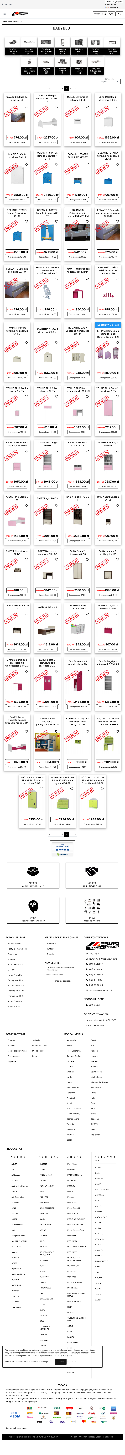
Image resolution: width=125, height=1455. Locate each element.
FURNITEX (44, 1197)
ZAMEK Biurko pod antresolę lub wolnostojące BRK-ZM (17, 662)
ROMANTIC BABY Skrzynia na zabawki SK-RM (17, 330)
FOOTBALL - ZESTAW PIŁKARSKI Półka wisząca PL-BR (77, 721)
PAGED (70, 1331)
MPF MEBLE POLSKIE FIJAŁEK (76, 1294)
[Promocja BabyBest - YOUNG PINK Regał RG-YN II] (102, 455)
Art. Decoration (17, 1197)
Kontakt (11, 959)
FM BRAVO (44, 1180)
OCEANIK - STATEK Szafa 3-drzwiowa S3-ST (47, 213)
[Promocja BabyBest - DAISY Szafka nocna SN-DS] (102, 509)
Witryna (70, 1134)
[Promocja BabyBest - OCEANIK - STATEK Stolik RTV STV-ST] (71, 168)
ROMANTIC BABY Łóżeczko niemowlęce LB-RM (77, 330)
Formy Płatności (15, 964)
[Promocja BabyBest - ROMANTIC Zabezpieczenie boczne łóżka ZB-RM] (71, 225)
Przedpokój (72, 1098)
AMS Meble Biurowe (19, 1186)
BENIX (13, 1208)
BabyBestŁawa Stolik (112, 50)
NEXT (69, 1307)
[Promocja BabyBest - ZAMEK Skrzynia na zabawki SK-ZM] (102, 618)
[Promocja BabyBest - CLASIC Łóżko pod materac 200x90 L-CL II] (41, 111)
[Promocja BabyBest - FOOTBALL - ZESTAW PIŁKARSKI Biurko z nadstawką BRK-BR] (102, 735)
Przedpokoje (14, 1056)
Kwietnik (70, 1071)
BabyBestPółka (46, 70)
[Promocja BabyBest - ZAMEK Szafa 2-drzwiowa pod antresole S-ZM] (41, 675)
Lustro (69, 1082)
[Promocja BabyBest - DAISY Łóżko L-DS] (41, 618)
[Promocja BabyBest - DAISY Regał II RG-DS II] (71, 509)
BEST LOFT (16, 1214)
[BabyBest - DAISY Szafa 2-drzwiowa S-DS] (77, 570)
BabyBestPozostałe (29, 50)
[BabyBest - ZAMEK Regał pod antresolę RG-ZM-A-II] (108, 682)
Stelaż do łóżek (74, 1108)
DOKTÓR (15, 1280)
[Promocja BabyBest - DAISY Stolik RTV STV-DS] (11, 618)
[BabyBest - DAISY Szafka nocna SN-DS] (108, 516)
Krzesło (70, 1066)
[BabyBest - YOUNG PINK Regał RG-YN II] (108, 461)
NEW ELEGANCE (74, 1301)
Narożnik (71, 1092)
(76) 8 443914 (95, 969)
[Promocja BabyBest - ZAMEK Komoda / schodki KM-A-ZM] (71, 675)
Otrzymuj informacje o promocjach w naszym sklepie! (60, 968)
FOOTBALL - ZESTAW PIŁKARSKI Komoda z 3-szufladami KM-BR (92, 780)
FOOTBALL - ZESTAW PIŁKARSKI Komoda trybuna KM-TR (62, 780)
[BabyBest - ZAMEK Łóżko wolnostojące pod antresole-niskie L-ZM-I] (17, 742)
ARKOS (14, 1191)
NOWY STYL (72, 1312)
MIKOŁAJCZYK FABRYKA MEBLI (74, 1259)
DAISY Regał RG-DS (47, 498)
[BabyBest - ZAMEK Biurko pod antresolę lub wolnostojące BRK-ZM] (17, 682)
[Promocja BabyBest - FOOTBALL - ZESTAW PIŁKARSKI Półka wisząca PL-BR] (71, 735)
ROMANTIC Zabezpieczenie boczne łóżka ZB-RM (78, 213)
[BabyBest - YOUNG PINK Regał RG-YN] (47, 461)
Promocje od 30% (16, 996)
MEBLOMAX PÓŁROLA (76, 1247)
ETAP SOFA (16, 1302)
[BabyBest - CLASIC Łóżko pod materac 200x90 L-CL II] (47, 117)
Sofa (93, 1103)
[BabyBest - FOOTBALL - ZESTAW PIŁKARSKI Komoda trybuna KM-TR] (62, 799)
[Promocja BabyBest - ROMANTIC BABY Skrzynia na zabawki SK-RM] (11, 346)
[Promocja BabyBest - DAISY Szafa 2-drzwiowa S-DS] (71, 564)
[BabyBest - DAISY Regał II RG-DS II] (77, 516)
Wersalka (71, 1129)
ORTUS (70, 1326)
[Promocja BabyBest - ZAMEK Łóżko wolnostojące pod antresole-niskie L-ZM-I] (11, 735)
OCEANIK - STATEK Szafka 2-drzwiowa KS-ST (17, 213)
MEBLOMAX (72, 1241)
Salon (34, 1056)
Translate (113, 7)
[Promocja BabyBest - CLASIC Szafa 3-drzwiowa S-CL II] (11, 168)
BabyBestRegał (62, 50)
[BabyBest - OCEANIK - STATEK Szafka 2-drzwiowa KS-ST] (17, 232)
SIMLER (98, 1206)
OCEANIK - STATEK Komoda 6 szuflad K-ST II (47, 155)
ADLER (14, 1164)
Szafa (93, 1113)
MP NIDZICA (72, 1288)
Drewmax (15, 1291)
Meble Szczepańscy (75, 1230)
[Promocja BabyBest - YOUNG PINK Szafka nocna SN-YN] (11, 401)
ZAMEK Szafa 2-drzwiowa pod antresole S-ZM (47, 662)
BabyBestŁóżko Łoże (12, 50)
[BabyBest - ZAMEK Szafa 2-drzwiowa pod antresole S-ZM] (47, 682)
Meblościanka (73, 1087)
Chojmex (14, 1252)
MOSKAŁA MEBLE (74, 1282)
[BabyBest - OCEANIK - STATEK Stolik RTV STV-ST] (77, 175)
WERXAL (98, 1289)
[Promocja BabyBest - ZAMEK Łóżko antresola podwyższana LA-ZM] (41, 735)
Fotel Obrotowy (74, 1051)
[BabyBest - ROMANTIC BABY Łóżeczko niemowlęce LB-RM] (77, 353)
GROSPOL (44, 1236)
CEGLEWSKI (16, 1247)
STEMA (98, 1223)
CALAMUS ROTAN (18, 1241)
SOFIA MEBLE (101, 1217)
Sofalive (98, 1212)
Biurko (69, 1045)
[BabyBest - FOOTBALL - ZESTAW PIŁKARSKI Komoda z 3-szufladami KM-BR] (93, 799)
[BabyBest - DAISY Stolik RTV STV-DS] (17, 624)
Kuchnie (11, 1045)
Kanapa (94, 1051)
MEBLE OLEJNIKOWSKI (76, 1225)
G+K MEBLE (44, 1203)
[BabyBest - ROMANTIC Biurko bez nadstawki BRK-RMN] (77, 289)
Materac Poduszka (99, 1082)
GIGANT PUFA (45, 1225)
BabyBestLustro (79, 70)
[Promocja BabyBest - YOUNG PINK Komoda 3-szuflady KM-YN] (11, 455)
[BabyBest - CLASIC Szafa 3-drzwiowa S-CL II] (17, 175)
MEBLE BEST (72, 1203)
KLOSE (42, 1304)
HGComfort (44, 1260)
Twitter (50, 949)
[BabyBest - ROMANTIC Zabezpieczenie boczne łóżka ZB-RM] (77, 232)
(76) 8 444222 (95, 964)
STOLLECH (99, 1234)
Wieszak (95, 1129)
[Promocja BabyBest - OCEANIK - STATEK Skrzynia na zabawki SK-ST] (102, 168)
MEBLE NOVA (72, 1214)
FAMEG (42, 1169)
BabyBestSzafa (79, 50)
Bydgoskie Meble (18, 1236)
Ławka (70, 1077)
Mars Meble (72, 1164)
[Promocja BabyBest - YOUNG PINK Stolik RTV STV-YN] (71, 455)
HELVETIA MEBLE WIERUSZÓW (47, 1253)
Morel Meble (72, 1277)
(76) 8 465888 (95, 974)
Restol (97, 1173)
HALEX (42, 1241)
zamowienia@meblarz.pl (100, 990)
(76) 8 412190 (95, 980)
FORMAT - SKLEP (47, 1186)
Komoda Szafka (74, 1056)
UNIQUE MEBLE (101, 1261)
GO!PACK (43, 1230)
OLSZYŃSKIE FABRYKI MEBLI (76, 1319)
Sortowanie (109, 79)
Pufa (93, 1098)
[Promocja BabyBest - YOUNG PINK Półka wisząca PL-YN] (41, 401)
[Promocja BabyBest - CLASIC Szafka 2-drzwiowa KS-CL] (102, 111)
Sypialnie (12, 1061)
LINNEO (43, 1345)
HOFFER (43, 1266)
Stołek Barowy (73, 1113)
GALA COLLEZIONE (47, 1208)
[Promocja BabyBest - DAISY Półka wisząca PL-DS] (11, 564)
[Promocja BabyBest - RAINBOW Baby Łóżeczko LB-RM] (71, 618)
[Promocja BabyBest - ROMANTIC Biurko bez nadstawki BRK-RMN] (71, 283)
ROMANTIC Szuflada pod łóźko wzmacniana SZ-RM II (108, 213)
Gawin (42, 1219)
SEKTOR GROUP (102, 1190)
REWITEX (99, 1179)
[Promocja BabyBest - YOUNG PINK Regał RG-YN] (41, 455)
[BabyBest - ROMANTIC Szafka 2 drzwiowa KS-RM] (47, 353)
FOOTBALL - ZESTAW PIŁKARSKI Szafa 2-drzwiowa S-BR (32, 780)
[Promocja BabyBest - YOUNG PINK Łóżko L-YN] (11, 509)
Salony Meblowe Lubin (16, 1428)
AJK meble (15, 1175)
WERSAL (98, 1283)
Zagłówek (95, 1134)
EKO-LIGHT (16, 1296)
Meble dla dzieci (39, 1045)
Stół (93, 1108)
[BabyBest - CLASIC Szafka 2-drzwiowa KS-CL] (108, 117)
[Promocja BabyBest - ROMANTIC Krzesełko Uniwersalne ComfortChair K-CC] (41, 283)
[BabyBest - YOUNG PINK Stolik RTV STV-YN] (77, 461)
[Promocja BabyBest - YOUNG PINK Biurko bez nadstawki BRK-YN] (71, 401)
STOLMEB (99, 1239)
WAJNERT (99, 1278)
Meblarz (70, 1197)
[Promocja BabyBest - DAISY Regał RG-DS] (41, 509)
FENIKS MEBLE (46, 1175)
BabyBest (15, 1203)
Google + (51, 954)
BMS (13, 1230)
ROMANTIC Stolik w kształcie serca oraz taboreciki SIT (108, 270)
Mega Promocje (15, 1001)
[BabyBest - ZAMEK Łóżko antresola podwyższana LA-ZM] (47, 742)
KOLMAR (43, 1315)
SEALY (98, 1184)
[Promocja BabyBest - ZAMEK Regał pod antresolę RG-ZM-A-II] (102, 675)
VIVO (97, 1272)
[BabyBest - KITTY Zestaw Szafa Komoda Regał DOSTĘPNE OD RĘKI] (108, 353)
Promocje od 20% (16, 990)
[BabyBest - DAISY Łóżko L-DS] (47, 624)
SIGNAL (98, 1201)
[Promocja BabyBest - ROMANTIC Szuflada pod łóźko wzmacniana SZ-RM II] (102, 225)
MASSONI (71, 1169)
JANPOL (43, 1282)
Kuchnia (94, 1066)
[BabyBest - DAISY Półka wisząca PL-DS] (17, 570)
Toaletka (70, 1124)
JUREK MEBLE (45, 1288)
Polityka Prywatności (17, 949)
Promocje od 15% (16, 985)
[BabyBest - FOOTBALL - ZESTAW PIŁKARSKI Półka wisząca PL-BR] (77, 742)
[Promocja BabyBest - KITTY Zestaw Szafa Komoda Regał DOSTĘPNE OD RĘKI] (102, 346)
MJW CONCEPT (73, 1266)
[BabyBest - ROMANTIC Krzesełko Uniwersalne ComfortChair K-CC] (47, 289)
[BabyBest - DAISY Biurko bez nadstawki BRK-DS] (47, 570)
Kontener (71, 1061)
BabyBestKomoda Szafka (46, 50)
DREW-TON (16, 1285)
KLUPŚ (42, 1310)
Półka (93, 1092)
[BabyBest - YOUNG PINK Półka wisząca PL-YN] (47, 407)
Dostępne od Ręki (16, 980)
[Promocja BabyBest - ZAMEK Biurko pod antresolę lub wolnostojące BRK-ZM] (11, 675)
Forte (42, 1191)
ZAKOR (98, 1300)
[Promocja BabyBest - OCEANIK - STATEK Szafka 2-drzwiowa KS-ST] (11, 225)
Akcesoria (71, 1040)
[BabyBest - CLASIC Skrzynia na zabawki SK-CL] (77, 117)
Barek (93, 1040)
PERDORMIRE (72, 1342)
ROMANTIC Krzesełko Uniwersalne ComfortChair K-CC (47, 270)
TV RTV (94, 1124)
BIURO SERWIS (17, 1225)
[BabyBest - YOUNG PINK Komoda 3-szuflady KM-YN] (17, 461)
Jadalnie (36, 1040)
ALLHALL (15, 1180)
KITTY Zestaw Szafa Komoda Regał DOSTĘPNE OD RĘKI (108, 334)
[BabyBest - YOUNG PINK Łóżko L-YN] (17, 516)
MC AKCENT (72, 1180)
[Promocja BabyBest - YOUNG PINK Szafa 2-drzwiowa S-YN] (102, 401)
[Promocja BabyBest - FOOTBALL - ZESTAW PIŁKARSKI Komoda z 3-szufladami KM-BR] (86, 793)
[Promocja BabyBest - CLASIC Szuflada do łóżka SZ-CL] (11, 111)
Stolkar (98, 1228)
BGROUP (15, 1219)
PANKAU (70, 1337)
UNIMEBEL (99, 1256)
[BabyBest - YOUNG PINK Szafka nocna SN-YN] (17, 407)
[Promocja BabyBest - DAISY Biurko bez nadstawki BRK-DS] (41, 564)
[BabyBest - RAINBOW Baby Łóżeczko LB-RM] (77, 624)
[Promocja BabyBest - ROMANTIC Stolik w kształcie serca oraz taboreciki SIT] (102, 283)
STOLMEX (99, 1245)
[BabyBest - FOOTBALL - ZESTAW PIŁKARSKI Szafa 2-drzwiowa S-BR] (32, 799)
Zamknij (60, 1361)
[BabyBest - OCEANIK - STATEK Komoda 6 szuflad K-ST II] (47, 175)
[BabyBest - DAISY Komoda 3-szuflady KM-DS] (108, 570)
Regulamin (12, 954)
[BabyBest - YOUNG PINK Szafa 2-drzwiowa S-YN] (108, 407)
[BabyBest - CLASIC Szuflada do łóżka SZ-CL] (17, 117)
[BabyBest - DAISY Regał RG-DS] (47, 516)
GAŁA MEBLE (45, 1214)
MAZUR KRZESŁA (74, 1175)
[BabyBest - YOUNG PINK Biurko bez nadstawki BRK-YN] (77, 407)
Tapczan (95, 1119)
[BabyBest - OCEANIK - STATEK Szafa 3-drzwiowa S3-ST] (47, 232)
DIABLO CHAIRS (18, 1274)
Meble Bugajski (73, 1208)
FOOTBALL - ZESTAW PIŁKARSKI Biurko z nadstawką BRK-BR (108, 721)
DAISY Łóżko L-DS (47, 607)
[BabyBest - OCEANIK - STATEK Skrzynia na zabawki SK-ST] (108, 175)
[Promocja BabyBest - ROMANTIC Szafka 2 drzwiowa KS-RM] (41, 346)
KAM (41, 1293)
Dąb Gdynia (16, 1269)
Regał (69, 1103)
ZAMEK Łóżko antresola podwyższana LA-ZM (47, 721)
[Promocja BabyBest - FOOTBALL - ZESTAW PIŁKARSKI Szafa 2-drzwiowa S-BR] (26, 793)
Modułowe (96, 1087)
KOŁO (42, 1321)
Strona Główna (14, 943)
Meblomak (71, 1236)
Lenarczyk (44, 1340)
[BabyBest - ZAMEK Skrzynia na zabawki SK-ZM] (108, 624)
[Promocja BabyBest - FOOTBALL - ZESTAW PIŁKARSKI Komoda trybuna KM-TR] (56, 793)
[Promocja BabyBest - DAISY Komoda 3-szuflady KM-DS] (102, 564)
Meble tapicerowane (17, 1051)
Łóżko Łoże (96, 1077)
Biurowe (11, 1040)
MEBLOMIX (72, 1252)
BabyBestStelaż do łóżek (96, 70)
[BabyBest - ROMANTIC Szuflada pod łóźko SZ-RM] (17, 289)
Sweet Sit (99, 1250)
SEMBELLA (99, 1195)
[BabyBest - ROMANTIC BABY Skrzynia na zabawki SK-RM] (17, 353)
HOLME (43, 1271)
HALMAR (43, 1247)
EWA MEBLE (16, 1307)
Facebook (51, 943)
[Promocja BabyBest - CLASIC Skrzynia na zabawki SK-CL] (71, 111)
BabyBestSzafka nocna (29, 70)
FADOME (43, 1164)
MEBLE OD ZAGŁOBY (76, 1219)
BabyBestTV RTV (62, 70)
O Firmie (12, 969)
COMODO (15, 1258)
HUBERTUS (44, 1277)
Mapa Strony (14, 1006)
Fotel (93, 1045)
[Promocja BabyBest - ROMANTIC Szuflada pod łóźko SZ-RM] (11, 283)
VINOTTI (98, 1267)
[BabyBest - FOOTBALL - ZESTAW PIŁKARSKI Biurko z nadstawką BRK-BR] (108, 742)
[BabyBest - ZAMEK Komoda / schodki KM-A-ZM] (77, 682)
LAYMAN (43, 1334)
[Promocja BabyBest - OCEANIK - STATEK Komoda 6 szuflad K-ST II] (41, 168)
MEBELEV (71, 1186)
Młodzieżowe (38, 1051)
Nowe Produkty (15, 975)
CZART (14, 1263)
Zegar (69, 1140)
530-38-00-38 (95, 985)
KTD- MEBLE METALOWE (45, 1327)
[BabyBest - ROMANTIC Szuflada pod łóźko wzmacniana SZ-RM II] (108, 232)
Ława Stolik (96, 1071)
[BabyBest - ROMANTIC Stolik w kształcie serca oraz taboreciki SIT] (108, 289)
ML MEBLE (71, 1271)
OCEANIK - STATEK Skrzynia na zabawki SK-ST (108, 155)
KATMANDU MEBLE (47, 1299)
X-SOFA (98, 1294)
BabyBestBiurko (96, 50)
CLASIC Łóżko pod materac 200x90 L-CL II (47, 98)
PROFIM (70, 1373)
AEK (13, 1169)
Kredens (94, 1061)
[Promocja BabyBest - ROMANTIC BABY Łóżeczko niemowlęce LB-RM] (71, 346)
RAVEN (98, 1167)
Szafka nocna (73, 1119)
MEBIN (70, 1191)
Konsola (94, 1056)
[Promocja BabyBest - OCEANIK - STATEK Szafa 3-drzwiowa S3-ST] (41, 225)
